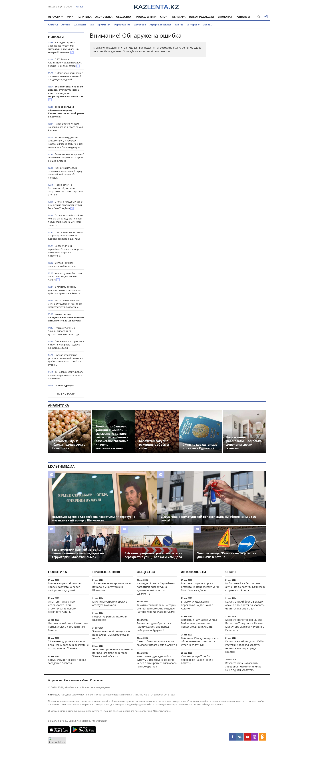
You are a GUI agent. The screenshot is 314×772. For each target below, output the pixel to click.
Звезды (207, 24)
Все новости (66, 393)
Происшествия (145, 16)
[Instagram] (254, 737)
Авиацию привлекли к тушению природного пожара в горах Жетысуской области (112, 653)
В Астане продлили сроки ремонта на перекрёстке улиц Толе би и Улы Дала (65, 205)
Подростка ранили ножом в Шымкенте (109, 618)
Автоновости (193, 572)
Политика (84, 16)
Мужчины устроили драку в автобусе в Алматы (109, 603)
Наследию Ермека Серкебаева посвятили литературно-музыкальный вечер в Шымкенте (63, 47)
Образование (122, 24)
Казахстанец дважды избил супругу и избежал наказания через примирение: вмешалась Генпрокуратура (65, 142)
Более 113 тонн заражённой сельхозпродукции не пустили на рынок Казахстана (66, 250)
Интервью (193, 24)
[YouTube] (247, 737)
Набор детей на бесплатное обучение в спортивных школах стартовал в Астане (65, 189)
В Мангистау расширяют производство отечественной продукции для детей (65, 76)
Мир (70, 16)
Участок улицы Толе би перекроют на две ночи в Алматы (197, 660)
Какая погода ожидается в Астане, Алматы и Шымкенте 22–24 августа (66, 317)
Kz (81, 6)
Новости (56, 37)
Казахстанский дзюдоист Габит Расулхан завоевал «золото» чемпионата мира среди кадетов (244, 646)
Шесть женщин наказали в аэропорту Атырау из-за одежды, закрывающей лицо (65, 235)
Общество (123, 16)
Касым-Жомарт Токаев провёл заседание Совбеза (67, 661)
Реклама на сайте (76, 680)
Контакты (96, 680)
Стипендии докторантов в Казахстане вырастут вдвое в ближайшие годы (66, 344)
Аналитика (58, 405)
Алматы (53, 24)
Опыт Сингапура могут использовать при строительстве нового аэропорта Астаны (62, 606)
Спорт (164, 16)
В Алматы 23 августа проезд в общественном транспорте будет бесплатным (199, 641)
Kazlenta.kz (54, 694)
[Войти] (266, 16)
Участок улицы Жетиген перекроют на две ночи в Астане (65, 276)
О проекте (55, 680)
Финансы (243, 16)
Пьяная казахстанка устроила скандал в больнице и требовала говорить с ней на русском (65, 359)
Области (54, 16)
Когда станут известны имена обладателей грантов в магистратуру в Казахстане (65, 304)
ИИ (92, 24)
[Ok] (262, 737)
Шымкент (80, 24)
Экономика (103, 16)
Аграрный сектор (160, 24)
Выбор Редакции (201, 16)
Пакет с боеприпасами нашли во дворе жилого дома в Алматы (65, 127)
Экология (225, 16)
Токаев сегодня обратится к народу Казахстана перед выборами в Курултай (66, 111)
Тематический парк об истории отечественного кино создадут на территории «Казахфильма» (65, 91)
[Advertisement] (239, 87)
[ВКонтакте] (239, 737)
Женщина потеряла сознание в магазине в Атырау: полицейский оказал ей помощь (65, 172)
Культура (179, 16)
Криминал (103, 24)
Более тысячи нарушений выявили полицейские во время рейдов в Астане (66, 157)
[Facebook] (232, 737)
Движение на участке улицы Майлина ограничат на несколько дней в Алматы (199, 623)
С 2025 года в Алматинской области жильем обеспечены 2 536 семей (65, 62)
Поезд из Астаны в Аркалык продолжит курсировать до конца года (63, 331)
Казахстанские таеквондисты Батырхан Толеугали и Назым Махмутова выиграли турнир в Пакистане (244, 625)
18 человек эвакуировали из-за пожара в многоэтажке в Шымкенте (65, 375)
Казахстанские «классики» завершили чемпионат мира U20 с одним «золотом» (243, 666)
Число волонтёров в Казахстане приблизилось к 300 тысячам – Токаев (68, 626)
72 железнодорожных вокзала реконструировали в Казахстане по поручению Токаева (68, 645)
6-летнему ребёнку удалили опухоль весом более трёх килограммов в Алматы (65, 290)
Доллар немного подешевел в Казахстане (62, 264)
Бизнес (178, 24)
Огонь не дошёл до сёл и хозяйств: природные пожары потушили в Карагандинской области (65, 220)
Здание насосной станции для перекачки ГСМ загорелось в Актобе (111, 634)
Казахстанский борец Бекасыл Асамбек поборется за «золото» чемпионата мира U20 (245, 605)
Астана (65, 24)
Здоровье (140, 24)
